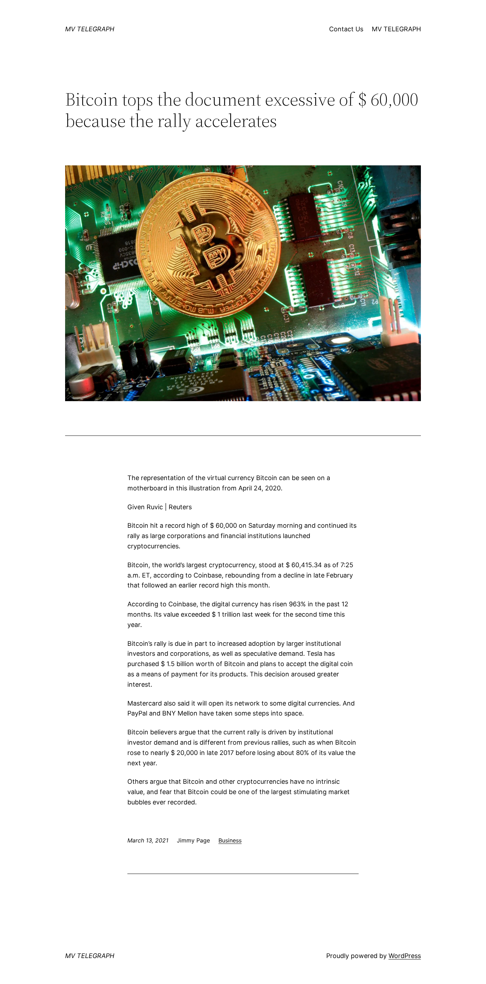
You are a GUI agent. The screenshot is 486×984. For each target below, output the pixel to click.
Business (230, 840)
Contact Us (346, 29)
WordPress (405, 955)
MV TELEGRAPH (89, 29)
